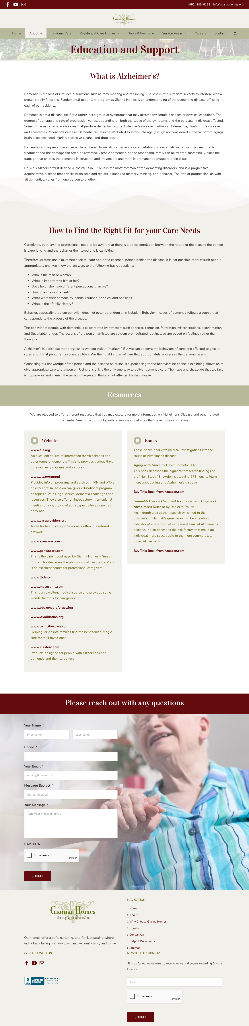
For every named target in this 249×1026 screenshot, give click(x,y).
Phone (30, 747)
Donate (134, 928)
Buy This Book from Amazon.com (159, 491)
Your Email (34, 766)
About (133, 915)
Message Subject (38, 786)
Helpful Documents (142, 941)
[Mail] (42, 963)
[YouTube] (34, 963)
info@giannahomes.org (228, 5)
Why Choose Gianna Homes (148, 921)
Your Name (34, 725)
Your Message (36, 805)
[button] (235, 33)
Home (133, 908)
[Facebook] (26, 963)
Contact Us (136, 934)
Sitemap (134, 947)
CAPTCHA (32, 844)
